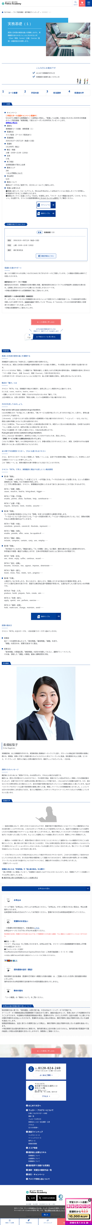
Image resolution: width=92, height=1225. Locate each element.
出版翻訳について (34, 1158)
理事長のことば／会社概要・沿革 (39, 1122)
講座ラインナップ (35, 1131)
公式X (33, 1198)
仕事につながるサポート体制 (37, 1113)
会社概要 (28, 1204)
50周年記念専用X (48, 1198)
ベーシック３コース (34, 1138)
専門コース (31, 1141)
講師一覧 (31, 1116)
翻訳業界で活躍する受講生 (39, 1165)
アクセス (31, 1125)
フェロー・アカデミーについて (41, 1110)
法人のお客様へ (33, 1127)
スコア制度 (32, 1147)
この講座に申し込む (47, 322)
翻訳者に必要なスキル (37, 1152)
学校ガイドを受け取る (47, 337)
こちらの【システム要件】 (49, 198)
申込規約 (35, 1204)
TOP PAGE (7, 12)
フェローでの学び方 (34, 1119)
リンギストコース (34, 1135)
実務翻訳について (34, 1156)
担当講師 (57, 92)
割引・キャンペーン (36, 1174)
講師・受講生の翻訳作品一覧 (40, 1170)
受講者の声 (79, 92)
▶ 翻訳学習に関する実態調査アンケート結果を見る (20, 877)
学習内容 (35, 92)
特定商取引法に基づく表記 (47, 1204)
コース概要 (13, 92)
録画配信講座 (29, 302)
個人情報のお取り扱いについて (55, 1210)
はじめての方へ (34, 1105)
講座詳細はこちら (47, 256)
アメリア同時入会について (39, 1179)
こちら (36, 928)
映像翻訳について (34, 1161)
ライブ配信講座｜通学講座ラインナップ (26, 12)
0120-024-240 (49, 1068)
